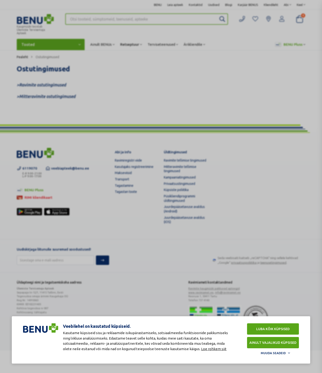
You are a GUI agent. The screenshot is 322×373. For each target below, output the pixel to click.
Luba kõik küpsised (273, 329)
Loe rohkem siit (214, 349)
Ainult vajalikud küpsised (273, 343)
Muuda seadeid (273, 353)
